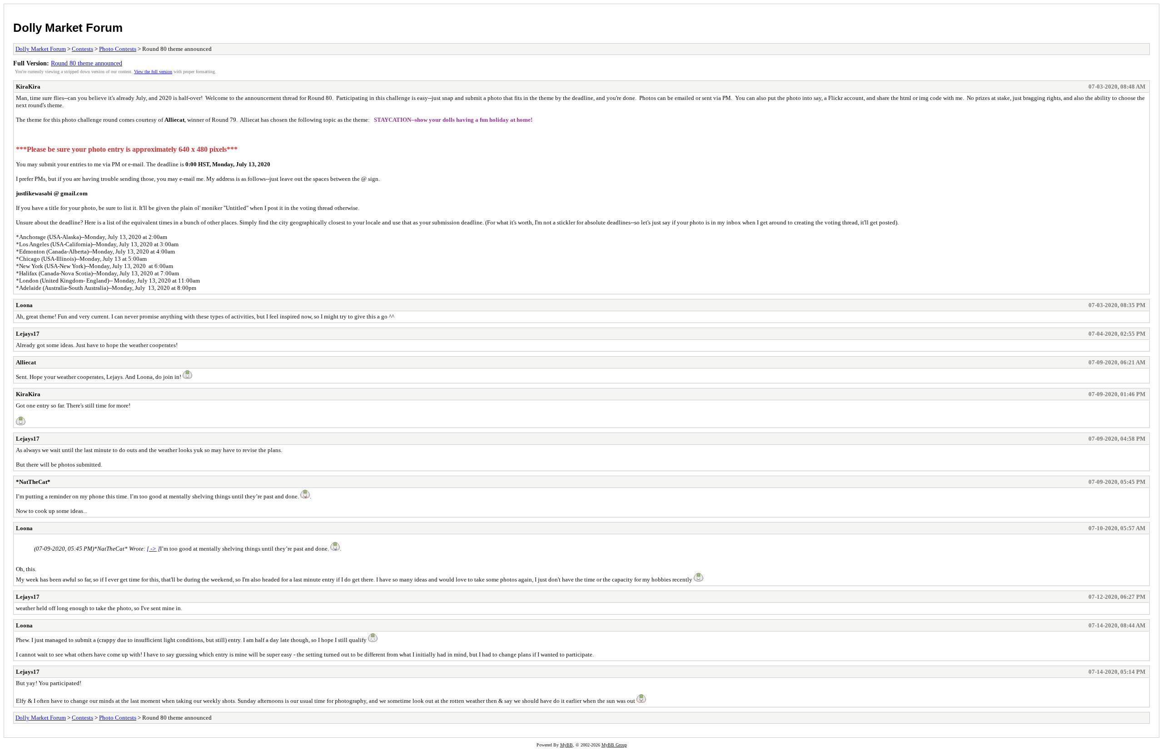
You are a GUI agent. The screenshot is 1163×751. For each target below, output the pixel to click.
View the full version (153, 71)
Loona (24, 305)
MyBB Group (614, 744)
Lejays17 (28, 333)
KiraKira (28, 86)
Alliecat (26, 362)
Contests (82, 48)
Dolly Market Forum (68, 28)
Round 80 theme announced (86, 63)
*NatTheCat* (33, 481)
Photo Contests (117, 48)
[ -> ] (153, 548)
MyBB (566, 744)
